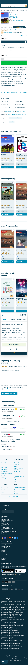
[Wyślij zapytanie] (26, 6)
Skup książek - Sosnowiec (7, 609)
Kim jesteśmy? (4, 516)
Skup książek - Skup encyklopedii (9, 630)
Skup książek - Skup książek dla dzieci (10, 633)
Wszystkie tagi (5, 527)
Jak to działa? (4, 545)
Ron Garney (4, 467)
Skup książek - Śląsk (6, 607)
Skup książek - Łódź (6, 614)
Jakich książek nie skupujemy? (5, 547)
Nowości (3, 558)
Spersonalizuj (13, 349)
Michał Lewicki (4, 469)
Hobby (12, 122)
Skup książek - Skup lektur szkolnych (10, 632)
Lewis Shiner (4, 465)
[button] (7, 512)
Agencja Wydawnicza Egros (19, 114)
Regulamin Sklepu (5, 519)
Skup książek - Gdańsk (6, 620)
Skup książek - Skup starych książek (10, 645)
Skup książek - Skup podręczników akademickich (13, 635)
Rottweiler (3, 154)
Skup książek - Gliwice (6, 619)
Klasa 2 (3, 494)
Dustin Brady (4, 471)
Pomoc (3, 551)
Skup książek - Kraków (6, 615)
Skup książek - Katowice (19, 615)
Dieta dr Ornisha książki (20, 487)
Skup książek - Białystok (7, 625)
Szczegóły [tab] (12, 319)
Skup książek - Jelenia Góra (8, 617)
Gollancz (16, 481)
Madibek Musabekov (6, 473)
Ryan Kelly (3, 462)
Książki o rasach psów (15, 118)
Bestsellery (4, 532)
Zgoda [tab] (4, 319)
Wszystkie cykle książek (7, 529)
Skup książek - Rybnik (6, 611)
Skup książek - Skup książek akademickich (11, 647)
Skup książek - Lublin (17, 614)
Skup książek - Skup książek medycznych (11, 640)
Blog (2, 533)
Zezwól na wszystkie (14, 344)
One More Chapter (18, 471)
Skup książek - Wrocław (20, 601)
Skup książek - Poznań (6, 612)
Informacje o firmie (6, 517)
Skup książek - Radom (18, 611)
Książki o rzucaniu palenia (18, 492)
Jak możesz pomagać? (4, 549)
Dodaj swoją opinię (9, 393)
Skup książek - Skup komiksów (8, 638)
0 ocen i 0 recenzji (15, 30)
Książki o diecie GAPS (19, 489)
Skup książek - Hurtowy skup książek (10, 648)
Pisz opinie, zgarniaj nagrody (8, 531)
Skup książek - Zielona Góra (8, 602)
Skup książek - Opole (18, 612)
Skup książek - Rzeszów (7, 601)
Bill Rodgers (4, 478)
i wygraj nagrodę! (13, 32)
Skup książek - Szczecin (18, 607)
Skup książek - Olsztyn (7, 627)
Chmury (16, 479)
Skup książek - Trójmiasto (7, 606)
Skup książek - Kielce (19, 625)
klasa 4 (3, 492)
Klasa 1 (3, 490)
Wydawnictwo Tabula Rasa (17, 463)
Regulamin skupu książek (7, 520)
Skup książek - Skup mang (7, 637)
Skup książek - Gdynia (18, 619)
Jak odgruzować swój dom (7, 298)
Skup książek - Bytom (6, 624)
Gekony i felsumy (20, 201)
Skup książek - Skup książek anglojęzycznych (12, 642)
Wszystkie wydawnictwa (7, 525)
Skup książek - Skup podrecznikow (10, 629)
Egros (9, 114)
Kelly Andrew (4, 475)
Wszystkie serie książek (7, 528)
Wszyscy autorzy (5, 524)
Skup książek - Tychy (19, 604)
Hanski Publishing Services (18, 469)
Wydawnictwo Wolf (19, 474)
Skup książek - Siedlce (20, 609)
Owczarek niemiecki (6, 201)
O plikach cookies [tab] (21, 319)
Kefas (15, 466)
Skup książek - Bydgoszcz (19, 624)
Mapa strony (4, 523)
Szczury (18, 249)
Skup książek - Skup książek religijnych (10, 643)
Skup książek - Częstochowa (8, 622)
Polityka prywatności (6, 521)
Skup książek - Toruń (20, 606)
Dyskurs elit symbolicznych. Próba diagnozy (21, 155)
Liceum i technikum (6, 487)
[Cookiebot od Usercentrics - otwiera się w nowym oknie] (20, 315)
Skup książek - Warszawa (7, 604)
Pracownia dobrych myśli (19, 477)
